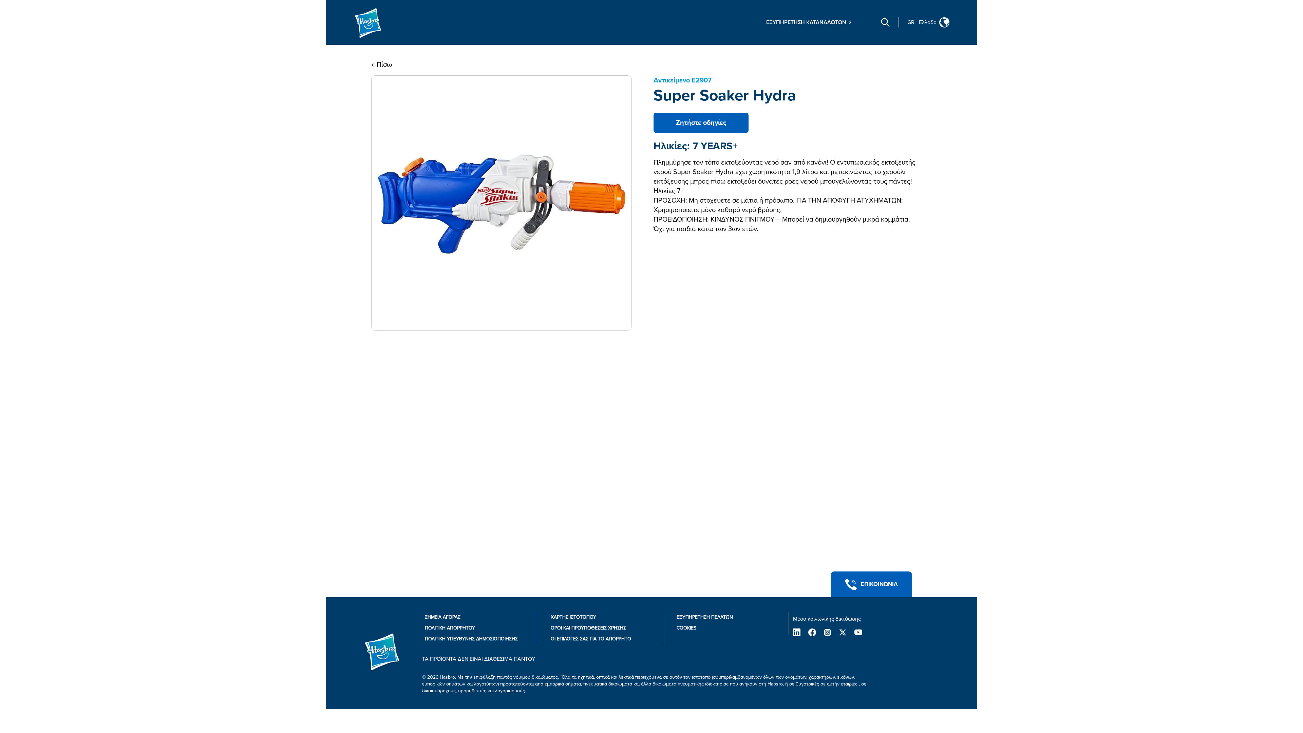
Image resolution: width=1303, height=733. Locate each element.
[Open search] (885, 22)
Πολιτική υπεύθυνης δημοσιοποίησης (471, 639)
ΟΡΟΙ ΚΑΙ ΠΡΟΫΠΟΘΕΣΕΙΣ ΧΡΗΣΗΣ (588, 628)
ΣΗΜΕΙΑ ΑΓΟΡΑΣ (442, 617)
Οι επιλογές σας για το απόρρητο (591, 639)
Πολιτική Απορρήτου (450, 628)
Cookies (686, 628)
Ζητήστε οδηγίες (701, 123)
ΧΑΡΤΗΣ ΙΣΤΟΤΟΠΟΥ (573, 617)
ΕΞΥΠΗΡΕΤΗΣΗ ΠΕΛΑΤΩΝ (705, 617)
